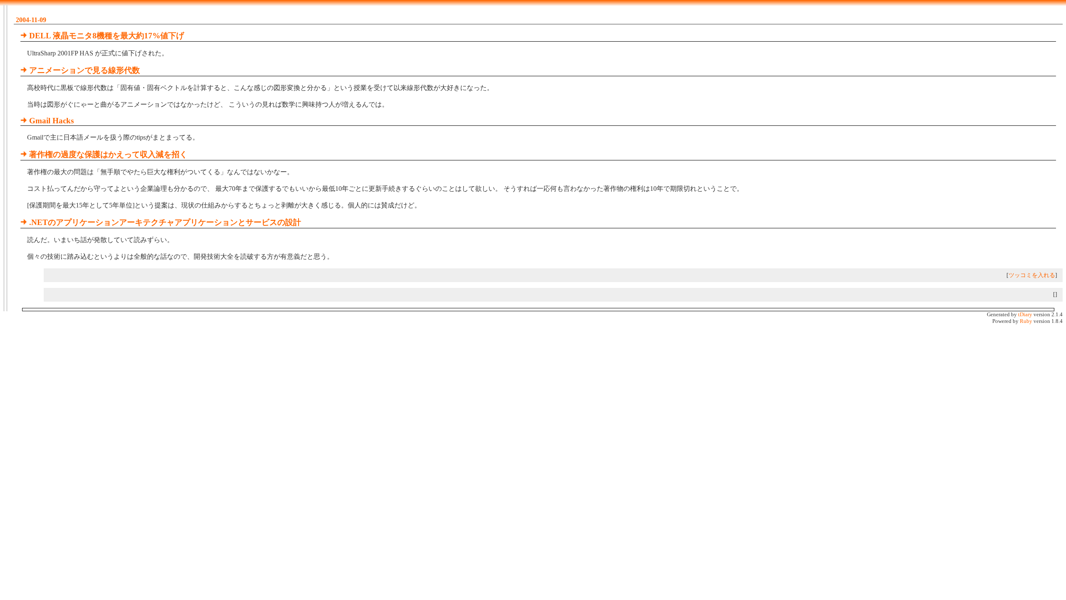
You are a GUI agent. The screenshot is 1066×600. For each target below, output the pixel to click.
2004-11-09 (31, 19)
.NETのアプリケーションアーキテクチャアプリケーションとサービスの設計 (165, 222)
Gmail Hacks (51, 120)
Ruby (1026, 321)
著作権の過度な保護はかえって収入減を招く (108, 154)
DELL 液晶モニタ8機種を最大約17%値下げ (106, 35)
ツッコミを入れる (1032, 275)
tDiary (1025, 314)
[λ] (23, 35)
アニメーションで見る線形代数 (84, 70)
